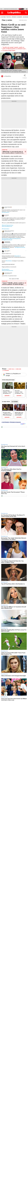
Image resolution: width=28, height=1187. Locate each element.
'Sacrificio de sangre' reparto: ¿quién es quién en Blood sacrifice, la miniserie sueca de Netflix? (14, 48)
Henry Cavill (11, 369)
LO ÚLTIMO (3, 17)
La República (7, 76)
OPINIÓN (14, 17)
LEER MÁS (7, 395)
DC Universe (6, 370)
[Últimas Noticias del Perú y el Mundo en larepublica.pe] (14, 13)
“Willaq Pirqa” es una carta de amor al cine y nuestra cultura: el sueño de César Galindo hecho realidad (13, 152)
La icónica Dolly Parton (8, 50)
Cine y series (7, 20)
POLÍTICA (8, 17)
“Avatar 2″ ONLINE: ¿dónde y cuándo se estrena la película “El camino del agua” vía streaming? (13, 283)
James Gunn (18, 369)
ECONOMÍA (19, 17)
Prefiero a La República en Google (13, 374)
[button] (2, 12)
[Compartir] (24, 75)
